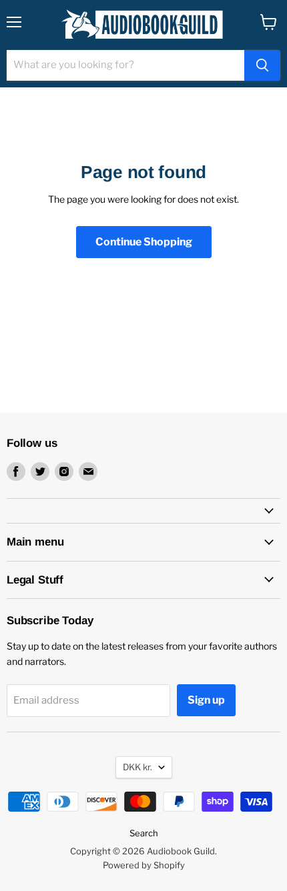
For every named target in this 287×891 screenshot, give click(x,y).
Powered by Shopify (144, 865)
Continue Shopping (143, 241)
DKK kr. (137, 767)
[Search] (262, 65)
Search (143, 833)
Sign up (206, 700)
